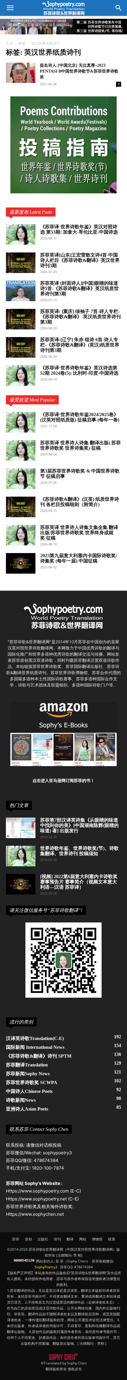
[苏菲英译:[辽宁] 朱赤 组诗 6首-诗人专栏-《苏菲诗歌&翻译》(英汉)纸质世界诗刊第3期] (20, 347)
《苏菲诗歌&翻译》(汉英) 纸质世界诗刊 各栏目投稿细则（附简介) (79, 502)
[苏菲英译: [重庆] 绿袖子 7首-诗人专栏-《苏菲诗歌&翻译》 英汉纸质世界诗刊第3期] (20, 319)
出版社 (43, 1239)
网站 (82, 1239)
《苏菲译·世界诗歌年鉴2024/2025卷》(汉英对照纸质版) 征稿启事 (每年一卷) (79, 417)
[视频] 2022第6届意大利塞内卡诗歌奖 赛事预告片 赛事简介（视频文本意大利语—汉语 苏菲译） (79, 882)
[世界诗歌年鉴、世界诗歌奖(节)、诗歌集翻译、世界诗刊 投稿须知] (20, 856)
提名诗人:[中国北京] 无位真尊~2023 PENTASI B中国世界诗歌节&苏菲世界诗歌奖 (79, 71)
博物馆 (97, 1239)
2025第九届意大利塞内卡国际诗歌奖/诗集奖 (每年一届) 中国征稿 (78, 558)
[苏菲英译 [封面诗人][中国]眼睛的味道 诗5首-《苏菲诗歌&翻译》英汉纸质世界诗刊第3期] (20, 291)
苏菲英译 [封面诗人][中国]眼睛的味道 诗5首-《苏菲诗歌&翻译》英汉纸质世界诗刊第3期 (79, 288)
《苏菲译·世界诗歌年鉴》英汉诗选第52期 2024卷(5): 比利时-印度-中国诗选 (79, 370)
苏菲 (15, 1239)
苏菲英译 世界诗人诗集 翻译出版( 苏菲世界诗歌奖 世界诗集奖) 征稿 (80, 445)
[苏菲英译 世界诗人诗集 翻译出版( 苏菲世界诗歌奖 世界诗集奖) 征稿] (20, 450)
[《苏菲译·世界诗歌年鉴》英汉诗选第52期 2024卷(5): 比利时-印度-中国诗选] (20, 375)
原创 (28, 1239)
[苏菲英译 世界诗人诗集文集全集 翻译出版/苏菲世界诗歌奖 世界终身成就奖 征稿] (20, 535)
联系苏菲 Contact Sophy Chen (38, 1129)
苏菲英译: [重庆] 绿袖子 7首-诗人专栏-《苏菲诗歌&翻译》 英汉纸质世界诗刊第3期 (80, 316)
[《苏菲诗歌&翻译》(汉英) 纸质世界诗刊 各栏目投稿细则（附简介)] (20, 507)
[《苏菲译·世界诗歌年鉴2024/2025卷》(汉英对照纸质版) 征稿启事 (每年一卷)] (20, 422)
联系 (111, 1239)
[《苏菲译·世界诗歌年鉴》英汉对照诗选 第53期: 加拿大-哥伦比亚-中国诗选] (20, 234)
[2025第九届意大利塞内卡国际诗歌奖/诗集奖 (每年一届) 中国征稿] (20, 563)
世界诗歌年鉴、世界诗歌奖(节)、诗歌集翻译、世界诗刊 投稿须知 (79, 851)
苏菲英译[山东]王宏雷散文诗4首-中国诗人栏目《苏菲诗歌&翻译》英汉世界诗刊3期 (80, 260)
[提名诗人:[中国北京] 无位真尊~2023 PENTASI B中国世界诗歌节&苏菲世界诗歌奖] (20, 73)
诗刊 (57, 1239)
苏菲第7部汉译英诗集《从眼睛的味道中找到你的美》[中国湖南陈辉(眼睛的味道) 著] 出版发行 (79, 825)
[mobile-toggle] (10, 8)
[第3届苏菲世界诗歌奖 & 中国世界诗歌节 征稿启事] (20, 478)
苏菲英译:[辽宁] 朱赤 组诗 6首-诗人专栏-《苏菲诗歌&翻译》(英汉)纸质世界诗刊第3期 (79, 345)
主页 (9, 43)
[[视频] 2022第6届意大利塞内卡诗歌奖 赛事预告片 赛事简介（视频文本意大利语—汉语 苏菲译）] (20, 884)
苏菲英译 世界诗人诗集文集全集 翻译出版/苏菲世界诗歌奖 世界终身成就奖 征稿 (79, 532)
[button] (118, 8)
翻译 (70, 1239)
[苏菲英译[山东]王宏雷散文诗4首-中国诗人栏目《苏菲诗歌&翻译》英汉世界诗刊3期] (20, 262)
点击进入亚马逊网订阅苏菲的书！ (63, 780)
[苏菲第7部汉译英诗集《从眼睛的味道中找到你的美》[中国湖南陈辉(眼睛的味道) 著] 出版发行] (20, 828)
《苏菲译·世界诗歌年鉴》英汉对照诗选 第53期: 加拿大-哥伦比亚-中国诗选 (79, 229)
